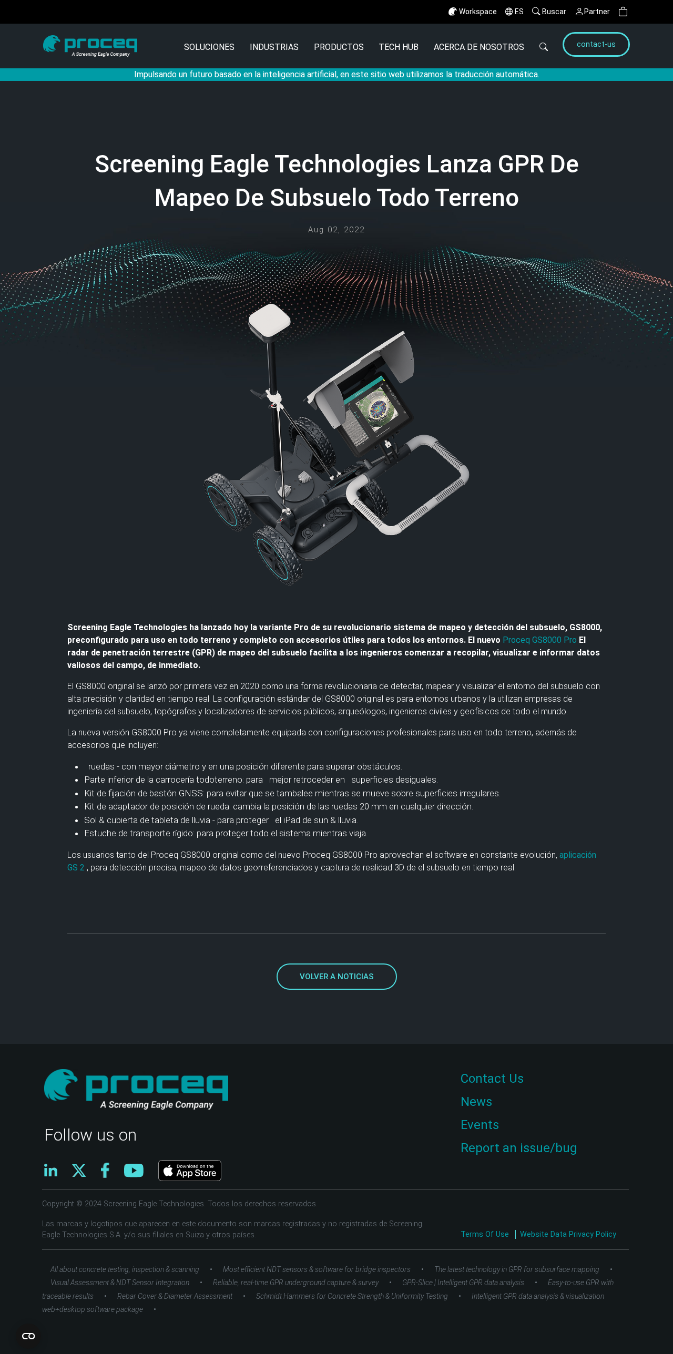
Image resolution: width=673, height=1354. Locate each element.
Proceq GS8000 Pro (541, 640)
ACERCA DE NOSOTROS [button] (479, 47)
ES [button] (519, 11)
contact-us (596, 44)
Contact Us (492, 1078)
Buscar (554, 11)
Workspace (478, 11)
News (476, 1101)
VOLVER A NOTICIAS (337, 976)
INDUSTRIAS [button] (274, 47)
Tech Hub (399, 47)
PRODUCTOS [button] (339, 47)
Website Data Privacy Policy (568, 1234)
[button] (623, 12)
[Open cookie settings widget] (28, 1336)
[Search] (544, 46)
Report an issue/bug (519, 1148)
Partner (597, 11)
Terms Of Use (486, 1234)
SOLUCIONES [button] (209, 47)
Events (480, 1124)
